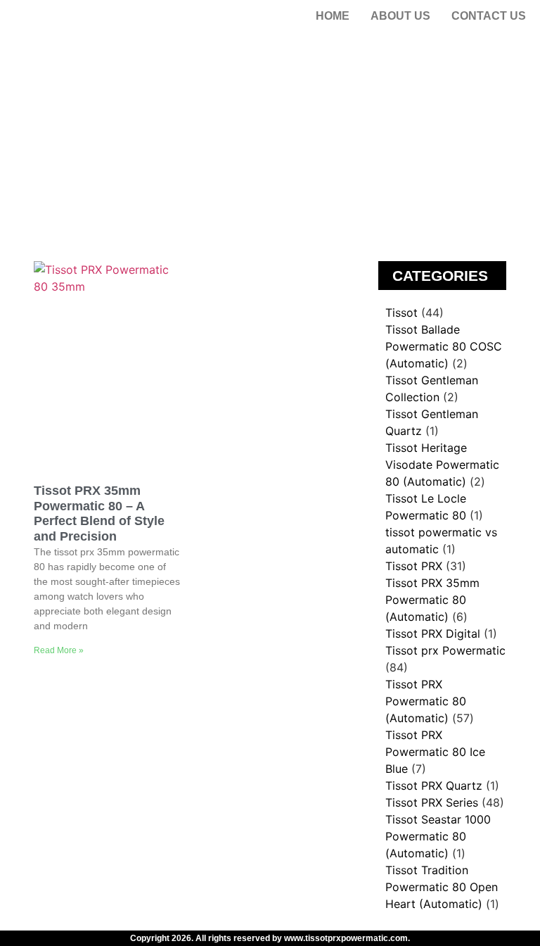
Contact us (488, 16)
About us (400, 16)
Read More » (59, 650)
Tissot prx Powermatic (445, 650)
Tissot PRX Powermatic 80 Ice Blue (435, 752)
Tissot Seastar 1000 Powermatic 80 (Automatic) (438, 836)
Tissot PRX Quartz (433, 785)
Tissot (401, 312)
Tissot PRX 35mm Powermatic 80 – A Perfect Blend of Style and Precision (99, 513)
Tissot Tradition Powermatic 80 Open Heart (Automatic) (441, 887)
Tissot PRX (413, 566)
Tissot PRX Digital (432, 633)
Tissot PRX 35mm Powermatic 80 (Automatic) (432, 600)
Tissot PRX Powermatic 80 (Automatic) (425, 701)
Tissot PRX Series (431, 802)
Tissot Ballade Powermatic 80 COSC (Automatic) (443, 346)
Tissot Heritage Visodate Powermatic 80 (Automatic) (442, 464)
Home (332, 16)
